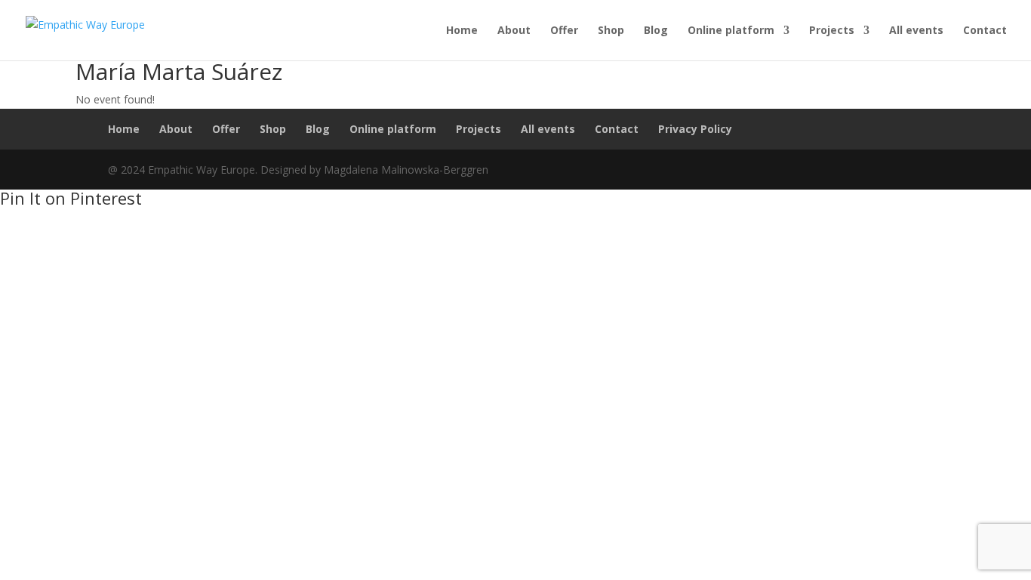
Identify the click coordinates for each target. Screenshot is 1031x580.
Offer (564, 31)
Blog (656, 31)
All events (916, 31)
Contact (985, 31)
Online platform (731, 31)
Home (462, 31)
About (514, 31)
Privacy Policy (695, 129)
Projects (831, 31)
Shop (611, 31)
